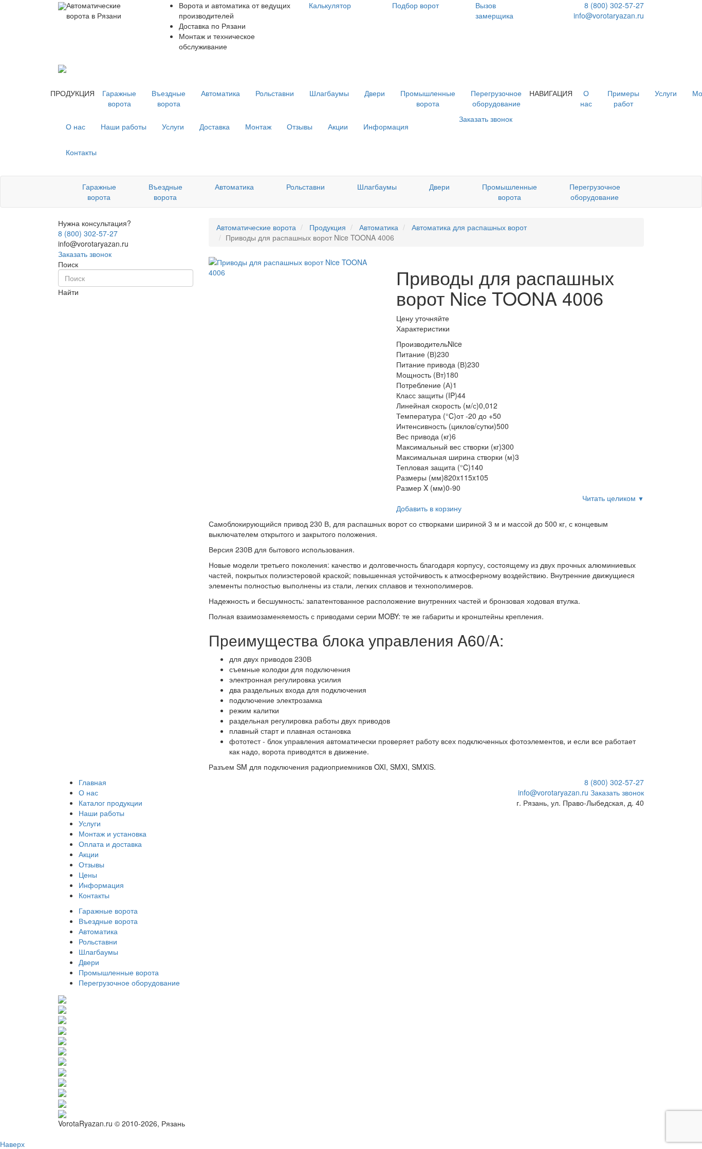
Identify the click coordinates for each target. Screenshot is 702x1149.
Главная (92, 782)
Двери (374, 93)
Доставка (214, 126)
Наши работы (123, 126)
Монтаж (258, 126)
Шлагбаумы (329, 93)
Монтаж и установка (112, 833)
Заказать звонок (85, 254)
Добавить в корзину (428, 508)
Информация (386, 126)
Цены (88, 874)
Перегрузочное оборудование (496, 98)
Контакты (81, 152)
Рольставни (274, 93)
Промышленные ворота (427, 98)
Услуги (666, 93)
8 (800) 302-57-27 (614, 5)
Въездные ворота (169, 98)
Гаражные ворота (119, 98)
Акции (338, 126)
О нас (586, 98)
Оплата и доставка (110, 844)
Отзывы (299, 126)
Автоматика (220, 93)
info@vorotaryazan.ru (609, 15)
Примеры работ (623, 98)
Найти (68, 292)
